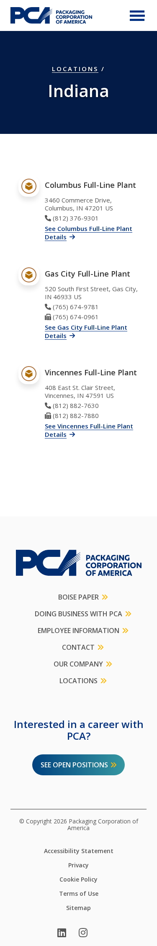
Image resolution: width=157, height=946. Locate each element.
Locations (75, 68)
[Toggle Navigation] (137, 15)
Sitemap (78, 908)
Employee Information (78, 630)
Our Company (78, 664)
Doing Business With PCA (78, 614)
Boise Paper (78, 597)
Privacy (78, 865)
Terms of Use (78, 894)
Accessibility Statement (78, 851)
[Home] (51, 15)
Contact (78, 647)
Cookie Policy (78, 879)
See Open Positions (74, 764)
